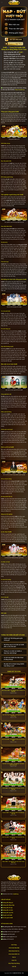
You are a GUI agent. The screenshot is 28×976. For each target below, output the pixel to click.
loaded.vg (15, 894)
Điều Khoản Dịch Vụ (14, 951)
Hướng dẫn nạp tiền (8, 912)
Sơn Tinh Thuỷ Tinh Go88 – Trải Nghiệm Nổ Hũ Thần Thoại (13, 715)
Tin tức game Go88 (8, 917)
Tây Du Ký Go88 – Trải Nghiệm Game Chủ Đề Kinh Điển (13, 740)
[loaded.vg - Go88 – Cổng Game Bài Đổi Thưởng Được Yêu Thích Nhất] (14, 2)
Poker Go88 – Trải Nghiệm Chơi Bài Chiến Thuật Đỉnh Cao (13, 862)
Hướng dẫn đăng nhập (8, 905)
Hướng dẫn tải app (8, 907)
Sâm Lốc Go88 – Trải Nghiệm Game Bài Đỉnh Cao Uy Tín (13, 837)
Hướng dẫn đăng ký (8, 902)
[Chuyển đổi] (2, 638)
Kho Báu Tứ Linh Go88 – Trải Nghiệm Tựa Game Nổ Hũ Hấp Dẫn (13, 764)
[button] (2, 2)
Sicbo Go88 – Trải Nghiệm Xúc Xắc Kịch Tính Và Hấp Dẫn (13, 789)
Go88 (20, 52)
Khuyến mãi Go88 (7, 915)
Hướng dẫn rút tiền (8, 910)
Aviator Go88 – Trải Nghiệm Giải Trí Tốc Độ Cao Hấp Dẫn (13, 813)
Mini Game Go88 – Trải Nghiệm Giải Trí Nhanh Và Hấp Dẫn (13, 691)
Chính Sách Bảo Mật (14, 948)
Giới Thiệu (14, 944)
